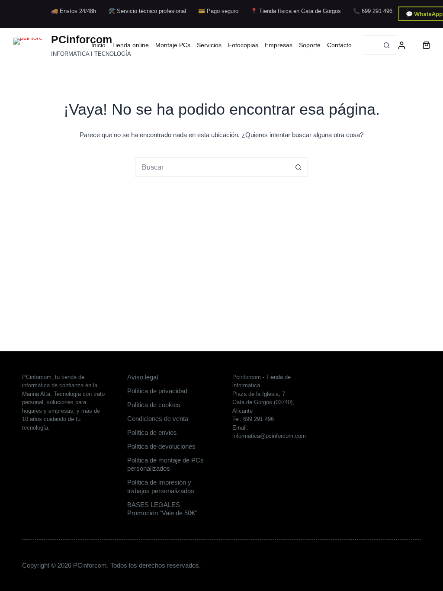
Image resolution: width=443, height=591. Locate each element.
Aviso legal (142, 377)
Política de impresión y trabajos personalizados (160, 487)
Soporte (310, 45)
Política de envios (152, 432)
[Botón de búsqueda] (386, 45)
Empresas (278, 45)
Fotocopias (243, 45)
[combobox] (370, 45)
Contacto (339, 45)
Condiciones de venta (157, 418)
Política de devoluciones (161, 446)
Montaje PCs (172, 45)
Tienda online (130, 45)
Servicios (209, 45)
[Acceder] (401, 45)
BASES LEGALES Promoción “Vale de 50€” (162, 509)
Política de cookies (153, 404)
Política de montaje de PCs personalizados (165, 464)
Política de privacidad (157, 391)
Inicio (98, 45)
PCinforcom (81, 39)
